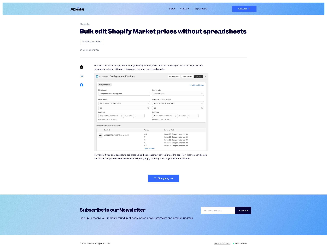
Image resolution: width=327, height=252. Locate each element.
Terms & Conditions (222, 243)
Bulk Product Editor (91, 41)
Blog (171, 8)
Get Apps (242, 8)
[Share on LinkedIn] (82, 76)
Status (183, 8)
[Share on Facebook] (81, 85)
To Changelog (161, 178)
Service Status (241, 243)
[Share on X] (81, 67)
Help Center (200, 8)
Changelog (85, 24)
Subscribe (243, 210)
